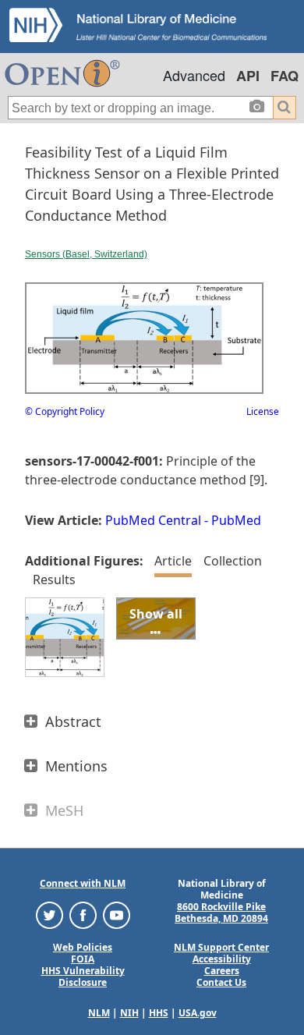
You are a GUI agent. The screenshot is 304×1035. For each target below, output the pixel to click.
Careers (221, 970)
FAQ (284, 76)
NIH (129, 1012)
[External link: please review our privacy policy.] (49, 914)
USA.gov (198, 1012)
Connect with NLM (82, 883)
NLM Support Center (221, 947)
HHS (158, 1012)
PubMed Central (153, 520)
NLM (99, 1012)
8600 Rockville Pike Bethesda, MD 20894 (221, 912)
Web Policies (82, 947)
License (262, 411)
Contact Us (221, 982)
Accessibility (222, 959)
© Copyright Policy (64, 411)
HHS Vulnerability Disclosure (83, 976)
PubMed (236, 520)
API (248, 76)
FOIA (82, 959)
